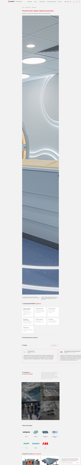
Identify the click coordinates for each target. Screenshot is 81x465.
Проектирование (26, 392)
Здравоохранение (34, 7)
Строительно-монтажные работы (47, 392)
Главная (23, 7)
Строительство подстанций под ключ (50, 387)
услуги (35, 1)
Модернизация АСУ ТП (27, 411)
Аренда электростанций (47, 406)
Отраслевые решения (28, 7)
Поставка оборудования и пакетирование (29, 395)
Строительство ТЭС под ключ (29, 387)
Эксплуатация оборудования (28, 410)
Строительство (26, 391)
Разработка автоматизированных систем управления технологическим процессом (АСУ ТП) (29, 397)
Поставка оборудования (46, 391)
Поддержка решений (28, 406)
